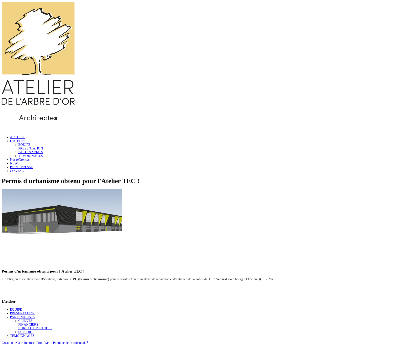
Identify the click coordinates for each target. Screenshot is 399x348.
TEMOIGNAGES (30, 156)
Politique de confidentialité (70, 342)
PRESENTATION (30, 148)
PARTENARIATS (30, 152)
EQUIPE (24, 144)
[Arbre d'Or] (38, 130)
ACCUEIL (17, 137)
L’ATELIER (18, 141)
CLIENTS (25, 320)
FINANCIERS (28, 324)
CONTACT (18, 171)
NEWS (15, 163)
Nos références (20, 159)
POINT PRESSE (21, 167)
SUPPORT (25, 332)
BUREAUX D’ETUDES (35, 328)
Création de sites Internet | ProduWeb (26, 342)
